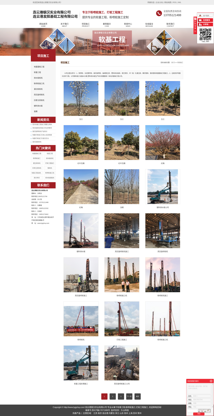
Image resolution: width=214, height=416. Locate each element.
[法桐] (121, 186)
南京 (100, 413)
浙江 (117, 413)
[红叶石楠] (81, 142)
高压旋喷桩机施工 (122, 251)
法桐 (122, 207)
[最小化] (211, 381)
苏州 (135, 413)
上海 (131, 413)
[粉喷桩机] (81, 318)
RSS (174, 2)
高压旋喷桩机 (39, 95)
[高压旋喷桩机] (162, 230)
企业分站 (159, 2)
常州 (139, 413)
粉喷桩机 (81, 340)
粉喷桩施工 (36, 158)
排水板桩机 (38, 78)
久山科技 (125, 410)
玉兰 (81, 119)
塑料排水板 (38, 106)
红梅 (162, 163)
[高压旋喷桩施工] (81, 274)
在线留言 (149, 25)
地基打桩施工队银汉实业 (40, 138)
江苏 (95, 413)
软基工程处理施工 (81, 384)
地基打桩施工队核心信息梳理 (42, 135)
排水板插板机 (49, 178)
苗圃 (35, 111)
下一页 (129, 396)
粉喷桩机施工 (163, 296)
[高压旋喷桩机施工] (121, 230)
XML (179, 2)
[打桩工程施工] (121, 318)
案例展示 (107, 25)
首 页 (173, 62)
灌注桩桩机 (38, 89)
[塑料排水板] (81, 230)
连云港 (105, 413)
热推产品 (76, 413)
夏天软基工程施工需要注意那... (42, 124)
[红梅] (162, 142)
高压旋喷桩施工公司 (122, 384)
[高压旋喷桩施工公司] (121, 362)
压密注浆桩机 (39, 100)
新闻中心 (128, 25)
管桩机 (50, 168)
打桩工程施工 (49, 163)
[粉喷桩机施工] (162, 274)
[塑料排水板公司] (162, 186)
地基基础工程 (39, 67)
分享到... (206, 24)
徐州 (126, 413)
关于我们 (64, 25)
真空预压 (37, 178)
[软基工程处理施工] (81, 362)
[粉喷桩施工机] (121, 274)
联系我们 (170, 25)
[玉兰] (81, 98)
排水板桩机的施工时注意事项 (42, 128)
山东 (122, 413)
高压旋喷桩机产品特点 (39, 131)
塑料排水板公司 (163, 207)
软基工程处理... (37, 173)
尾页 (137, 396)
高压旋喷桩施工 (81, 296)
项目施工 (86, 25)
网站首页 (43, 25)
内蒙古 (112, 413)
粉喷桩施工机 (39, 83)
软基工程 (37, 72)
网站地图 (167, 2)
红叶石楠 (81, 163)
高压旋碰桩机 (36, 142)
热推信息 (150, 2)
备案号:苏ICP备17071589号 (97, 410)
